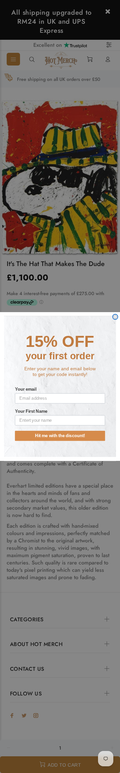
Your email (25, 389)
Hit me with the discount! (60, 435)
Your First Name (31, 411)
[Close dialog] (115, 316)
